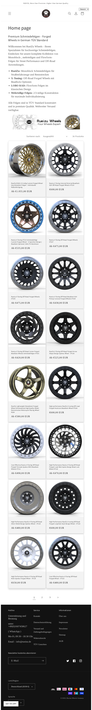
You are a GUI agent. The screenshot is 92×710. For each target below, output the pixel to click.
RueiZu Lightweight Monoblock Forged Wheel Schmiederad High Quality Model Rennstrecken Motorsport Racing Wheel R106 (25, 409)
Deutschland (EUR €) (20, 686)
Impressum (63, 622)
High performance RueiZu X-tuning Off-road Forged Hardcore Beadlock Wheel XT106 (64, 407)
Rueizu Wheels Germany (75, 698)
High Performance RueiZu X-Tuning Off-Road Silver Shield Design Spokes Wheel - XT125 (26, 523)
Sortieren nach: (33, 136)
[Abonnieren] (42, 660)
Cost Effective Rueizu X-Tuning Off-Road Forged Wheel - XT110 (63, 577)
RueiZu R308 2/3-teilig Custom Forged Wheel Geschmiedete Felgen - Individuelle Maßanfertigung (27, 185)
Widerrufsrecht (40, 638)
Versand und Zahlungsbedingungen (42, 630)
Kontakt (37, 616)
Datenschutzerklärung (42, 622)
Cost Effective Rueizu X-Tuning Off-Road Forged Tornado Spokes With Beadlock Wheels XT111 (25, 467)
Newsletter (63, 628)
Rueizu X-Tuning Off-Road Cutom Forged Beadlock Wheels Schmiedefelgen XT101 (25, 352)
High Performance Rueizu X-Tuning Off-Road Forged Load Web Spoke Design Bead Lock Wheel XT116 (64, 467)
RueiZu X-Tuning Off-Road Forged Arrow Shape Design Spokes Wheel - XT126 (63, 352)
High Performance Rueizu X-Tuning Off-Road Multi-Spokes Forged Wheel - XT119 (26, 577)
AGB (61, 641)
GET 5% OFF (11, 704)
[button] (9, 13)
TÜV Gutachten (40, 644)
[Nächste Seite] (58, 597)
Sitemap (62, 635)
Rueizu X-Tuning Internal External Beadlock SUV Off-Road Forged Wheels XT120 (64, 184)
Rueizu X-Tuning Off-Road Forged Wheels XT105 (25, 298)
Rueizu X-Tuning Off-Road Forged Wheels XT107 (63, 241)
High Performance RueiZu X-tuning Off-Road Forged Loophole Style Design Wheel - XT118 (64, 523)
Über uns (62, 616)
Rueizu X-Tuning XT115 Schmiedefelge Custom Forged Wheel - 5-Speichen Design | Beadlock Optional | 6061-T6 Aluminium (26, 242)
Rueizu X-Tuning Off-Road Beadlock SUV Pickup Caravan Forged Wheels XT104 (63, 298)
